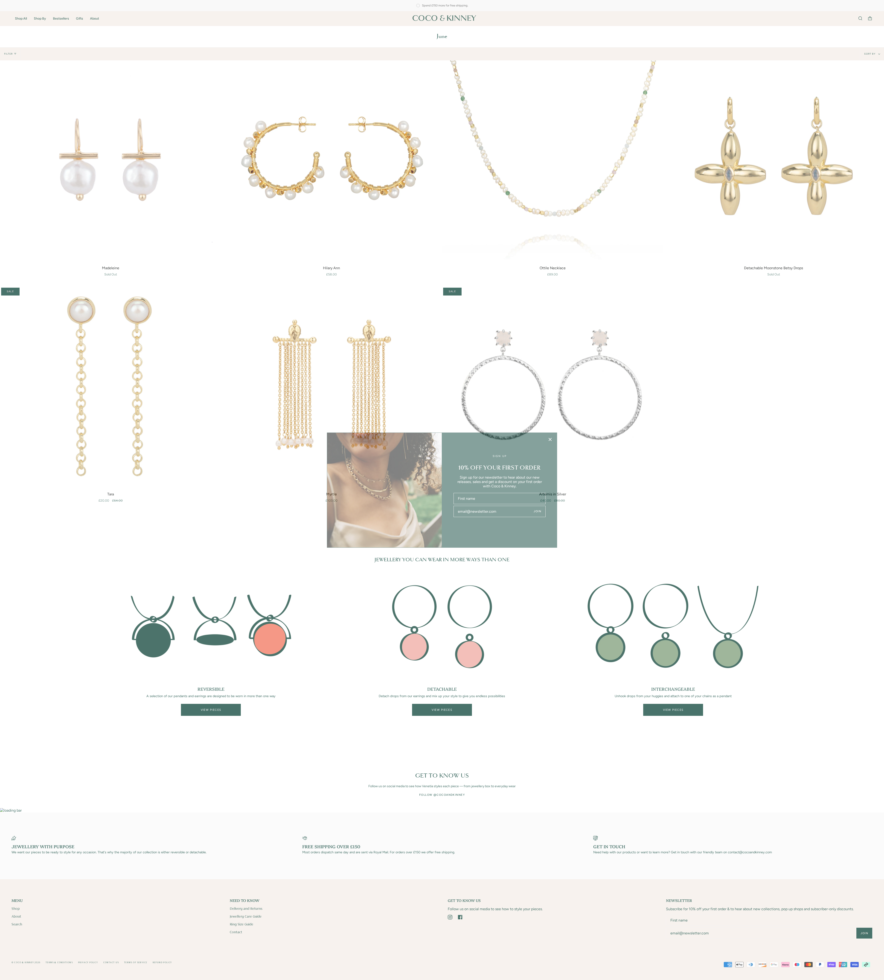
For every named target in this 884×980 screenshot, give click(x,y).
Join (537, 511)
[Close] (550, 439)
